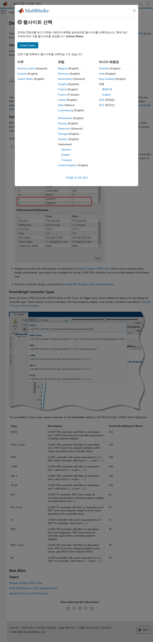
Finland (62, 89)
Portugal (63, 133)
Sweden (63, 139)
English (65, 154)
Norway (62, 123)
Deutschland (65, 78)
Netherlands (65, 118)
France (62, 94)
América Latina (26, 68)
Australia (104, 68)
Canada (22, 73)
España (62, 84)
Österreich (64, 128)
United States (25, 78)
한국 (101, 105)
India (102, 73)
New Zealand (107, 78)
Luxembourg (65, 110)
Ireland (62, 99)
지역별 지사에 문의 (76, 177)
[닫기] (134, 10)
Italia (61, 105)
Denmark (63, 73)
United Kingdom (67, 165)
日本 (101, 99)
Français (66, 159)
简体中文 (107, 89)
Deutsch (66, 149)
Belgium (63, 68)
